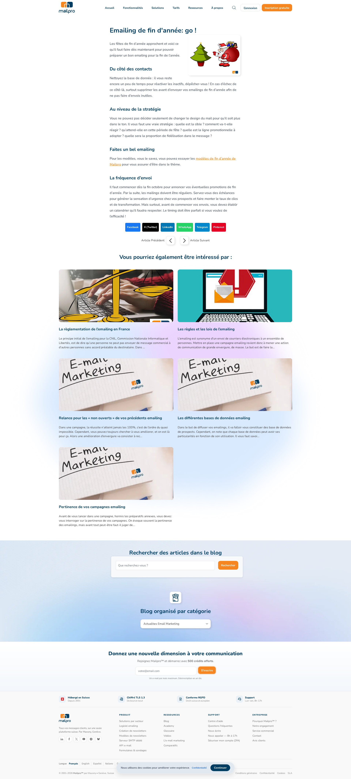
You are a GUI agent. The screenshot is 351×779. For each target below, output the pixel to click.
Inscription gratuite (277, 8)
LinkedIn (168, 227)
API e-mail (125, 745)
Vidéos (167, 735)
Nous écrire (214, 731)
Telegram (202, 227)
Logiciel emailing (128, 726)
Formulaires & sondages (133, 750)
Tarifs (176, 8)
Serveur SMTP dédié (130, 740)
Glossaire (169, 731)
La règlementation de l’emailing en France (94, 329)
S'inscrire (207, 670)
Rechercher (228, 565)
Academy (169, 726)
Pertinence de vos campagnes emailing (92, 506)
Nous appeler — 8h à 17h (222, 735)
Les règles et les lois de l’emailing (206, 329)
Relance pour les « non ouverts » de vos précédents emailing (110, 418)
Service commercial (263, 731)
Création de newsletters (132, 731)
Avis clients (258, 740)
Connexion (250, 8)
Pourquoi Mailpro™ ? (264, 721)
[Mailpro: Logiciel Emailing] (67, 8)
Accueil (109, 8)
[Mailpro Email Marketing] (65, 718)
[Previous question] (170, 240)
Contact (256, 735)
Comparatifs (171, 745)
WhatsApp (184, 227)
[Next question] (184, 240)
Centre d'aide (215, 721)
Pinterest (218, 227)
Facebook (133, 227)
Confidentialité (199, 768)
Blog (166, 721)
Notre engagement (263, 726)
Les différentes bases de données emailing (214, 418)
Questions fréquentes (220, 726)
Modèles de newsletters (132, 735)
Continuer (220, 767)
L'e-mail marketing (174, 740)
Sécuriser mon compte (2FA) (224, 740)
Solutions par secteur (131, 721)
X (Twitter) (150, 227)
